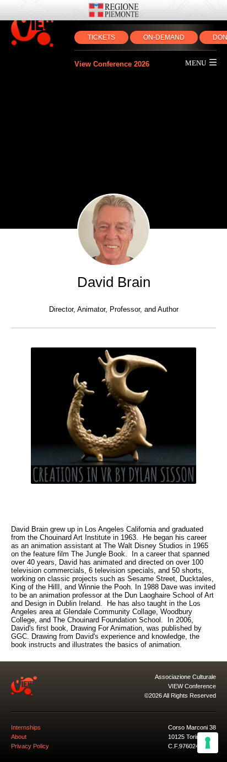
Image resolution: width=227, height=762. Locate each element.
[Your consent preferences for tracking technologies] (207, 742)
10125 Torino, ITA (191, 736)
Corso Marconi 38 (192, 727)
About (18, 736)
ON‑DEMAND (164, 37)
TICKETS (101, 37)
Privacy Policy (30, 746)
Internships (26, 727)
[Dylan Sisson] (113, 415)
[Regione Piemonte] (113, 10)
